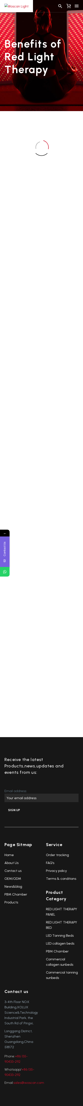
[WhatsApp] (5, 572)
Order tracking (57, 855)
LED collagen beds (60, 943)
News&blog (13, 886)
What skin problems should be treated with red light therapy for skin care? (21, 666)
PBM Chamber (15, 894)
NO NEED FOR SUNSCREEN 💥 (59, 331)
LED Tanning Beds (60, 936)
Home (9, 855)
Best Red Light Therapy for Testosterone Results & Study (60, 574)
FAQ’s (50, 863)
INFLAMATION (59, 401)
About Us (11, 863)
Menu (77, 6)
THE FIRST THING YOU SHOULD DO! (21, 331)
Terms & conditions (61, 879)
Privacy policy (56, 871)
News (16, 223)
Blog (15, 215)
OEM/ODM (12, 879)
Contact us (12, 871)
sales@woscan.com (28, 1083)
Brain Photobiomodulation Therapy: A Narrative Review (29, 412)
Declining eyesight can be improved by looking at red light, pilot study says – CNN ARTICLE (59, 482)
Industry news (20, 219)
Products (11, 902)
